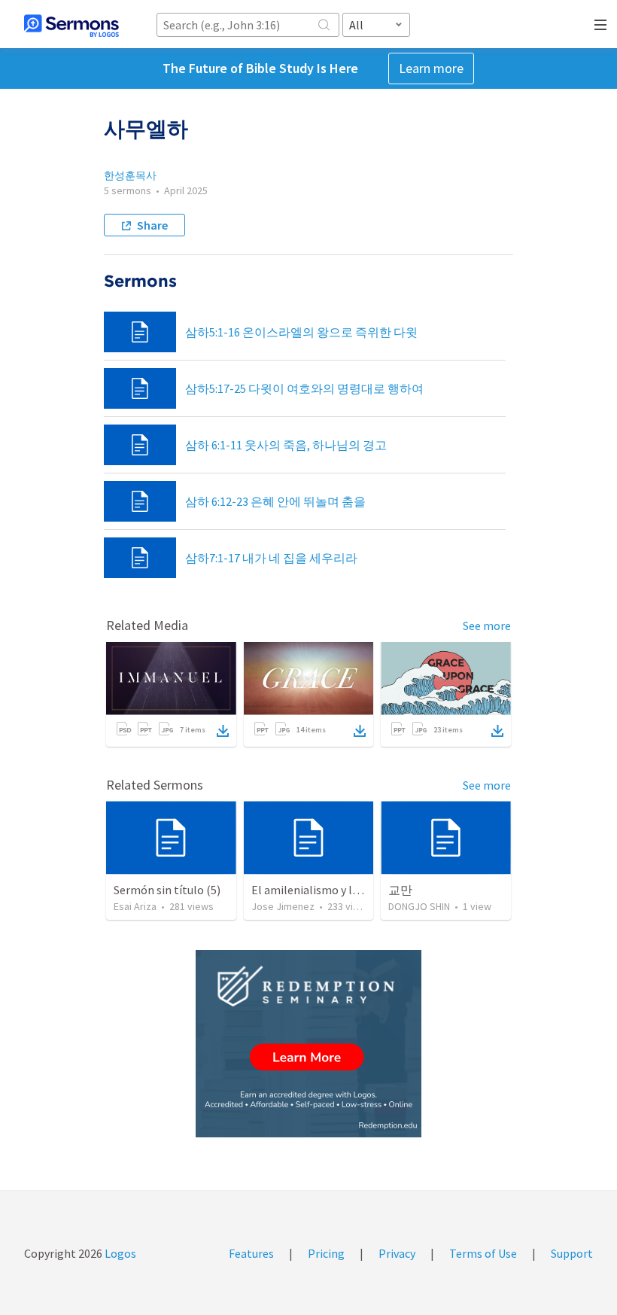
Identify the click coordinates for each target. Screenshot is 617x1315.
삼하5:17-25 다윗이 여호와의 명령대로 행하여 (304, 388)
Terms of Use (483, 1253)
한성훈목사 (130, 175)
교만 (400, 889)
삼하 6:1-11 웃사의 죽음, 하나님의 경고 (286, 444)
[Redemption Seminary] (308, 1043)
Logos (119, 1253)
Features (251, 1253)
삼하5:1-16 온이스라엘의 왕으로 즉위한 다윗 (301, 331)
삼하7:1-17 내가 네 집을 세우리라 (271, 557)
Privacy (396, 1253)
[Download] (223, 731)
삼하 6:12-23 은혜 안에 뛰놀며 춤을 (275, 501)
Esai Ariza (135, 906)
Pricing (326, 1253)
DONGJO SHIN (419, 906)
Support (572, 1253)
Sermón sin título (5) (167, 889)
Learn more (431, 68)
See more (487, 625)
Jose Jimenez (283, 906)
